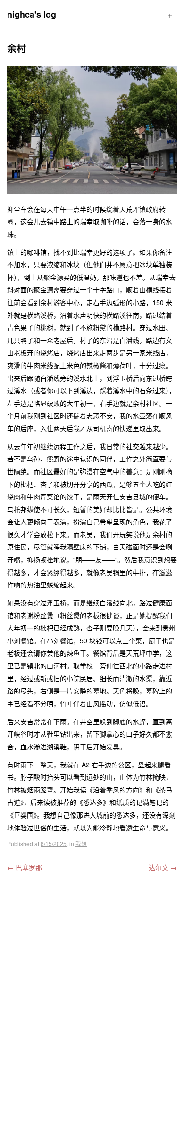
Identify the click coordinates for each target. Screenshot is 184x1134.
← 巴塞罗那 (24, 867)
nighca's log (31, 14)
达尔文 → (163, 867)
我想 (81, 843)
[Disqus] (92, 1000)
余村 (16, 48)
